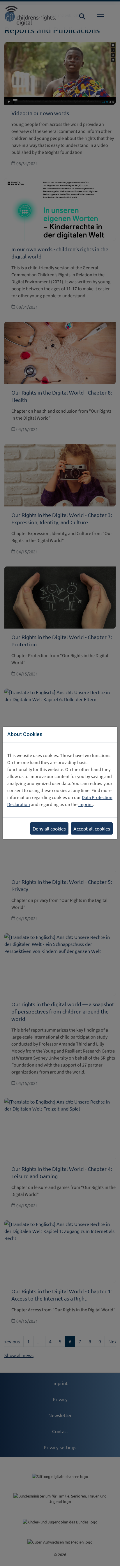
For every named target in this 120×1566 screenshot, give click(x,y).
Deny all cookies (49, 828)
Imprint (85, 804)
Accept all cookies (91, 828)
